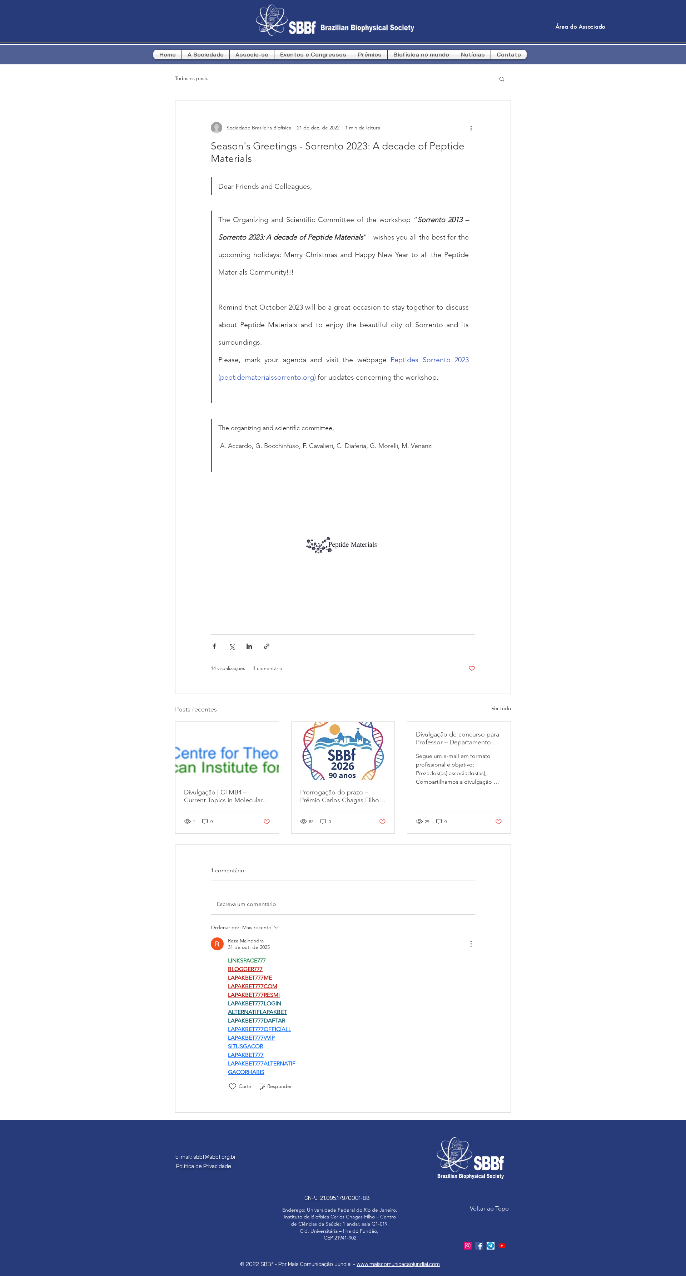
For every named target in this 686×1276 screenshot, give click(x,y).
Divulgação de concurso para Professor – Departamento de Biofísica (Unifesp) (458, 738)
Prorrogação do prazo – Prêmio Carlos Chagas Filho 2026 (339, 796)
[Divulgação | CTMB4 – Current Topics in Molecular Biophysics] (227, 751)
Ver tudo (501, 708)
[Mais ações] (471, 127)
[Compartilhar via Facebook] (214, 646)
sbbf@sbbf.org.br (214, 1156)
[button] (501, 79)
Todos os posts (191, 78)
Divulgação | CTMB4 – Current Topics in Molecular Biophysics (223, 796)
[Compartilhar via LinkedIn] (249, 646)
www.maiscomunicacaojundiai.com (398, 1264)
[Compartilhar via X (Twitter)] (231, 646)
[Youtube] (502, 1246)
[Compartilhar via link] (266, 646)
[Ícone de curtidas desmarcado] (232, 1086)
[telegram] (490, 1246)
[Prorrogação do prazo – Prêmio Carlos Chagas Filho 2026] (343, 751)
